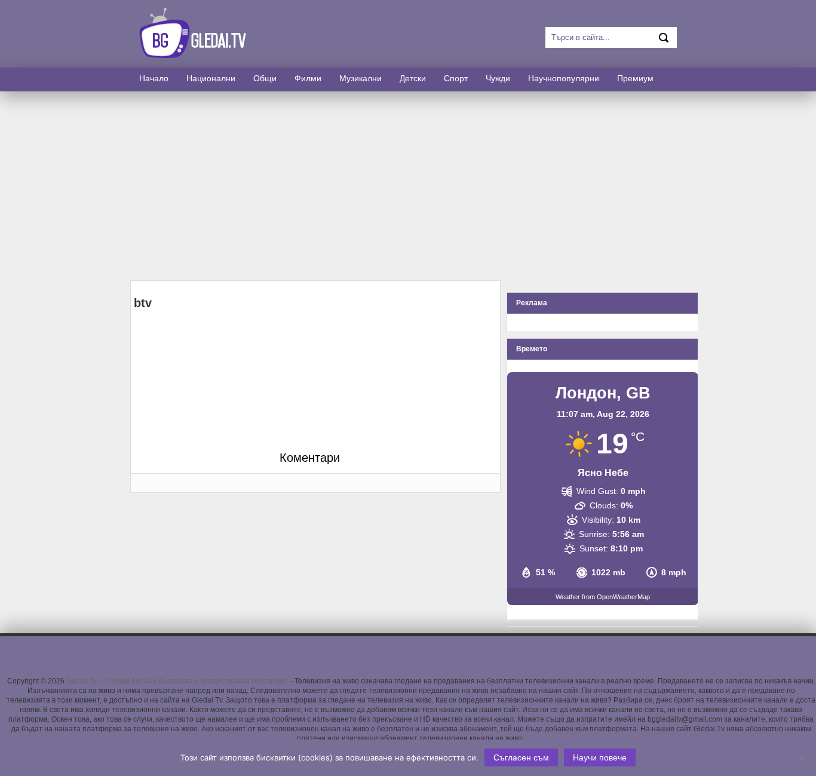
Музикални (360, 78)
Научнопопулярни (563, 78)
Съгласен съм (521, 757)
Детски (413, 78)
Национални (210, 78)
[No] (801, 758)
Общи (265, 78)
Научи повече (600, 757)
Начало (153, 78)
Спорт (456, 78)
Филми (308, 78)
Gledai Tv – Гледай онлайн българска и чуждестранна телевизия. (177, 681)
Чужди (498, 78)
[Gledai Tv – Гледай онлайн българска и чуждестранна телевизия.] (196, 55)
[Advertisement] (408, 185)
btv (143, 302)
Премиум (635, 78)
